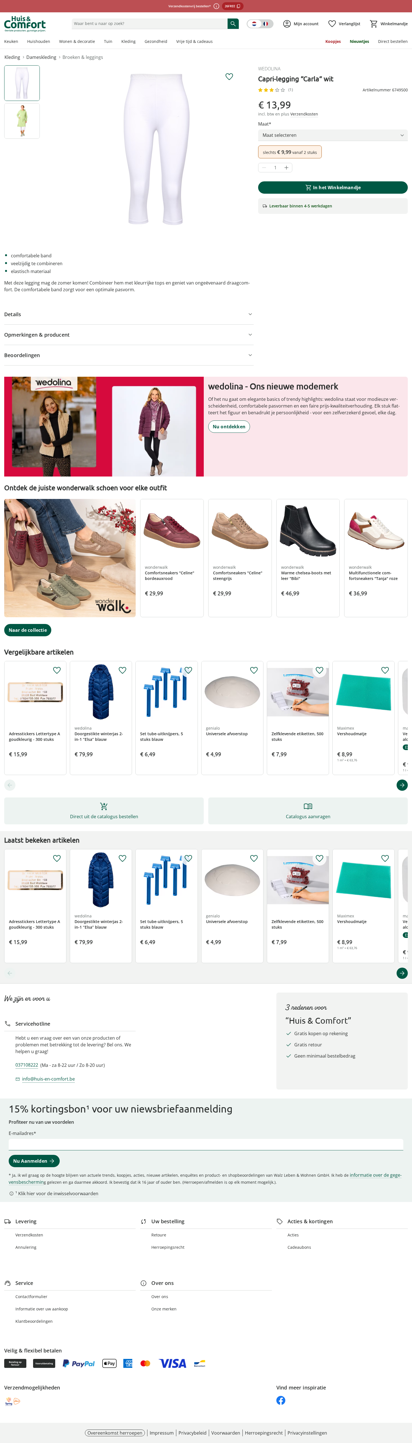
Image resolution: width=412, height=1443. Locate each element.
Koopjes (333, 41)
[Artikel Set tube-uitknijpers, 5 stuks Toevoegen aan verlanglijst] (188, 670)
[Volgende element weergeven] (402, 785)
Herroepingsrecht (167, 1247)
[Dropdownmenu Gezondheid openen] (169, 42)
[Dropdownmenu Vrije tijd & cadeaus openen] (215, 42)
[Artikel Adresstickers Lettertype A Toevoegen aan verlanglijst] (57, 670)
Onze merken (164, 1309)
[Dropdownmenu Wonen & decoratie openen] (97, 42)
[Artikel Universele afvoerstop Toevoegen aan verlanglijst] (254, 670)
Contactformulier (31, 1296)
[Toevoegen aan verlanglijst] (229, 77)
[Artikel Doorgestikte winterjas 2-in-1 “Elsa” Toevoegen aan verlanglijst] (122, 670)
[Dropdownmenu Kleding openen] (138, 42)
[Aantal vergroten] (286, 167)
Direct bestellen (393, 41)
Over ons (159, 1296)
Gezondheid (156, 41)
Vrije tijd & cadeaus (194, 41)
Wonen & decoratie (77, 41)
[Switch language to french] (260, 23)
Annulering (25, 1247)
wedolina (269, 69)
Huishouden (38, 41)
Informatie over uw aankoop (41, 1309)
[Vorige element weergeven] (9, 785)
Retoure (158, 1235)
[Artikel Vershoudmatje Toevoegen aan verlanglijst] (385, 670)
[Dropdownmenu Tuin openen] (114, 42)
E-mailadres (21, 1133)
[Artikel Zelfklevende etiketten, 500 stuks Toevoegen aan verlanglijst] (320, 670)
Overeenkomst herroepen (114, 1433)
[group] (157, 149)
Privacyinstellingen (307, 1433)
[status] (148, 23)
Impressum (162, 1433)
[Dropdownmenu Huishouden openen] (52, 42)
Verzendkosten (29, 1235)
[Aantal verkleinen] (264, 167)
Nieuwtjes (359, 41)
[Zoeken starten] (233, 23)
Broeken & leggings (83, 57)
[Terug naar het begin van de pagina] (405, 1402)
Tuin (108, 41)
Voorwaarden (225, 1433)
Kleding (128, 41)
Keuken (11, 41)
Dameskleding (41, 57)
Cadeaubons (299, 1247)
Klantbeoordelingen (34, 1321)
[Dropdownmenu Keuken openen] (20, 42)
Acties (293, 1235)
